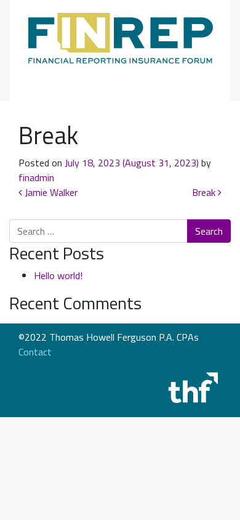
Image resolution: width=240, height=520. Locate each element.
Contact (35, 351)
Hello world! (58, 275)
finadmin (36, 177)
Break (205, 192)
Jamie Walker (50, 192)
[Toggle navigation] (45, 79)
